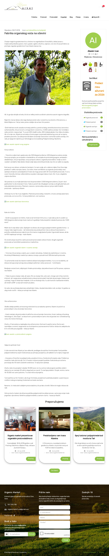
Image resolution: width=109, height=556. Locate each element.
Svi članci (54, 470)
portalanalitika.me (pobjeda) (36, 30)
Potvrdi (31, 534)
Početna (34, 17)
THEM (29, 552)
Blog (71, 17)
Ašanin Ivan (93, 51)
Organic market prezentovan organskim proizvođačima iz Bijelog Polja (20, 438)
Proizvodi (43, 17)
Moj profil (96, 17)
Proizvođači (53, 17)
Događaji (64, 17)
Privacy (101, 552)
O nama (86, 17)
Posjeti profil (93, 145)
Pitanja (78, 17)
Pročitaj (31, 459)
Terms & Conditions (89, 552)
